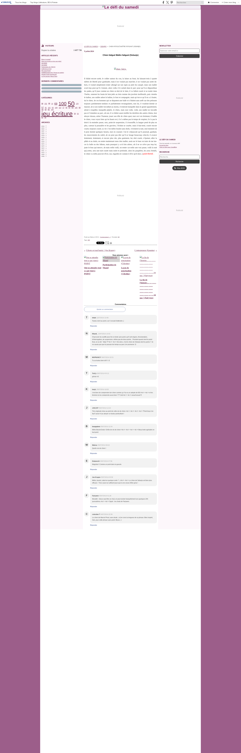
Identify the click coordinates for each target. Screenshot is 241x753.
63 (53, 107)
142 (52, 109)
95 (49, 110)
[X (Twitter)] (167, 2)
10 (52, 103)
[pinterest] (171, 2)
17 (63, 108)
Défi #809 (44, 63)
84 (69, 107)
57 (42, 108)
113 (60, 107)
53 (78, 113)
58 (45, 109)
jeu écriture (57, 114)
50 (71, 104)
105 (76, 107)
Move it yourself (45, 59)
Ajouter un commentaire (105, 309)
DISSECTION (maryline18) (49, 74)
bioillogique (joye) (46, 68)
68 (79, 108)
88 (49, 103)
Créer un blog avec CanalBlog (168, 147)
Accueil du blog (163, 145)
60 (73, 108)
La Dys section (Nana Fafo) (49, 76)
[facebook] (163, 2)
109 (56, 107)
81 (46, 107)
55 (66, 107)
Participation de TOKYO (48, 67)
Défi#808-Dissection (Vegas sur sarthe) (52, 72)
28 (42, 117)
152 (45, 103)
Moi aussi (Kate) (46, 70)
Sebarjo (103, 46)
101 (49, 107)
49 (45, 117)
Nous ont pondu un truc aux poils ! (51, 61)
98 (42, 103)
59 (75, 114)
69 (55, 103)
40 (42, 110)
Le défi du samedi (91, 46)
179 (77, 103)
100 (63, 103)
